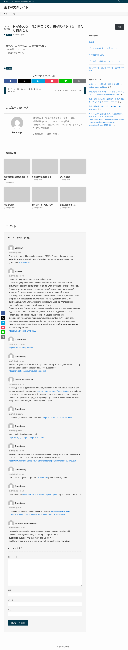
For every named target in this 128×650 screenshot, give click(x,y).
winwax (18, 271)
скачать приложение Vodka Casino (53, 391)
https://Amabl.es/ (110, 102)
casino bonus (24, 263)
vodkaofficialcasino (24, 380)
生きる (9, 35)
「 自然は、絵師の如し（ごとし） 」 (104, 61)
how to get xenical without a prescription (40, 494)
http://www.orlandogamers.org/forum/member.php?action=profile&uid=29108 (42, 461)
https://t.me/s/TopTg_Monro (21, 348)
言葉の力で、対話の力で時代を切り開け (104, 84)
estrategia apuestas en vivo (108, 94)
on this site (43, 478)
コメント (12, 557)
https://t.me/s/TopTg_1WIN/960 (22, 331)
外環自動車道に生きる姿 (98, 106)
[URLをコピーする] (79, 81)
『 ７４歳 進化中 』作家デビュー (103, 48)
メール (10, 600)
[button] (10, 81)
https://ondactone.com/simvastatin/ (58, 417)
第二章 (91, 42)
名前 (10, 590)
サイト (10, 610)
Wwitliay (19, 248)
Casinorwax (20, 339)
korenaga (17, 132)
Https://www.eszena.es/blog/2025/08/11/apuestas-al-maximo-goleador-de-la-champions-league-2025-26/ (106, 122)
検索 (119, 27)
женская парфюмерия (26, 523)
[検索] (122, 1)
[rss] (119, 1)
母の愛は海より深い (97, 55)
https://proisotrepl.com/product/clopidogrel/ (27, 371)
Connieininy (20, 356)
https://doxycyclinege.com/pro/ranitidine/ (26, 438)
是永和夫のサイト (16, 7)
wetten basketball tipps (98, 87)
